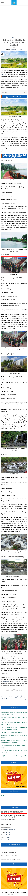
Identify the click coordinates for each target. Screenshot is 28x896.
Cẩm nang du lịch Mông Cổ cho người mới (12, 732)
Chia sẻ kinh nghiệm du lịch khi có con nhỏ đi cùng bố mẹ (14, 747)
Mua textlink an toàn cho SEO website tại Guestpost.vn (14, 718)
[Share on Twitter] (12, 690)
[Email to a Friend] (15, 690)
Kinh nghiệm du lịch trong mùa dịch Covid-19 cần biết (14, 736)
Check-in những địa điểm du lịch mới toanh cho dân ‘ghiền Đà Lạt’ (14, 723)
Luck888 (15, 894)
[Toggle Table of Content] (23, 92)
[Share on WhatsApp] (7, 690)
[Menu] (2, 2)
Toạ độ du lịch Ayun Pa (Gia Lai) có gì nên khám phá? (21, 697)
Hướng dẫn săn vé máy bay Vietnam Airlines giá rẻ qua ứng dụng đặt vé (14, 713)
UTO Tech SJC (19, 49)
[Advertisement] (14, 20)
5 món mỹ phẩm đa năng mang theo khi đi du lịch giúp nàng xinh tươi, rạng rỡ (14, 741)
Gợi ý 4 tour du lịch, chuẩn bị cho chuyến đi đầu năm (14, 757)
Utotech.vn (4, 74)
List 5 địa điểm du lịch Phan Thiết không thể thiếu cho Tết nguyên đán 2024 (14, 728)
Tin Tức (14, 37)
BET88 (18, 894)
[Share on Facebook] (10, 690)
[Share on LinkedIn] (20, 690)
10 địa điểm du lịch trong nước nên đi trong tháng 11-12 (14, 752)
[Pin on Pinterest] (18, 690)
